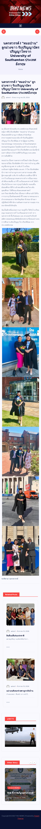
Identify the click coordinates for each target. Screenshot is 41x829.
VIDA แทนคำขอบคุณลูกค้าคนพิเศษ (18, 791)
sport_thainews (13, 798)
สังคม (14, 97)
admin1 (8, 97)
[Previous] (30, 762)
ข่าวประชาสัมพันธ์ (14, 785)
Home (20, 69)
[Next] (34, 762)
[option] (20, 784)
